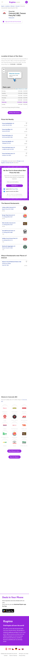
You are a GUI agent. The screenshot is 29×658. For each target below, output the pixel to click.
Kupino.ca (9, 649)
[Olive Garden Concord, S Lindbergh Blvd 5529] (14, 224)
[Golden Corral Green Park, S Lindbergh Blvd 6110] (14, 240)
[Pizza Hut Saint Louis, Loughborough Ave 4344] (14, 148)
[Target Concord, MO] (4, 417)
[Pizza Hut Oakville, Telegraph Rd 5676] (14, 142)
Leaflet (16, 88)
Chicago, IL (19, 161)
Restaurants (11, 17)
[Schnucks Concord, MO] (24, 408)
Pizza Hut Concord (14, 73)
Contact (5, 655)
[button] (12, 21)
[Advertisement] (14, 39)
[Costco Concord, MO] (4, 425)
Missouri (13, 6)
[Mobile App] (8, 611)
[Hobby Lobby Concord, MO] (24, 425)
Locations (7, 6)
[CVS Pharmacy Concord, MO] (14, 425)
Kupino (2, 6)
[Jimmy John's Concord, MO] (14, 417)
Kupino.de (16, 649)
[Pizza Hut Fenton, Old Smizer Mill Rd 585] (14, 136)
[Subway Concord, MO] (4, 442)
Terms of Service (13, 655)
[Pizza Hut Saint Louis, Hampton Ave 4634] (14, 154)
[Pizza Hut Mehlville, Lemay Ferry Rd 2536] (14, 124)
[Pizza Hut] (4, 14)
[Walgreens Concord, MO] (4, 408)
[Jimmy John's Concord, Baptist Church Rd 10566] (14, 209)
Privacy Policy (15, 189)
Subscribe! (14, 185)
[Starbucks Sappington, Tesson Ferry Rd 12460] (14, 248)
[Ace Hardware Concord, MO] (24, 417)
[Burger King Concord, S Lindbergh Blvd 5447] (14, 216)
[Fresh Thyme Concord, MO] (14, 408)
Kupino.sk (23, 649)
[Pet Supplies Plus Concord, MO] (4, 434)
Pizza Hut (4, 161)
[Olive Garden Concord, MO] (24, 434)
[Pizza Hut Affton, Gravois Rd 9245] (14, 130)
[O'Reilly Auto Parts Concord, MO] (24, 442)
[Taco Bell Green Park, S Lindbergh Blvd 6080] (14, 232)
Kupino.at (6, 649)
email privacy (19, 194)
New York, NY (10, 162)
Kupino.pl (19, 649)
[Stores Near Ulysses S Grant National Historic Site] (14, 263)
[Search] (26, 2)
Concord (17, 6)
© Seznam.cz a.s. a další (22, 88)
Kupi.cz (13, 649)
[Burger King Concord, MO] (14, 434)
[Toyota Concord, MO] (14, 442)
